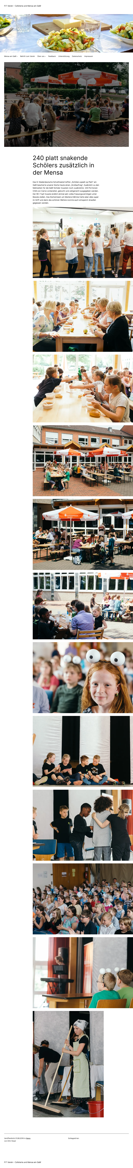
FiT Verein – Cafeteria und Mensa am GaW (22, 6)
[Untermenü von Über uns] (45, 56)
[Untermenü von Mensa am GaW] (17, 56)
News (28, 1138)
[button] (66, 243)
